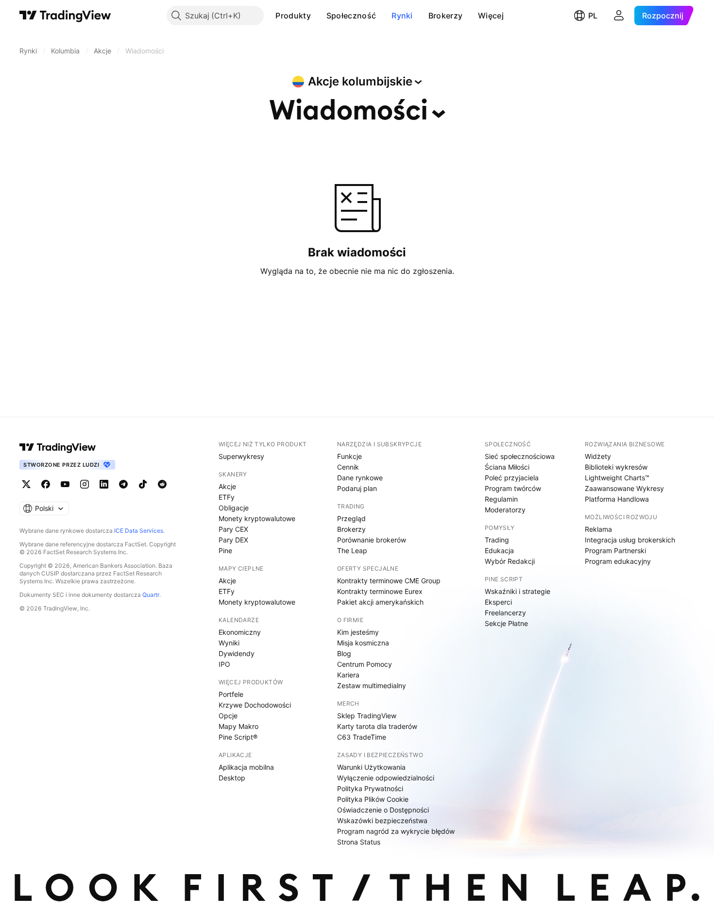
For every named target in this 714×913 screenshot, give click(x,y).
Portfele (231, 694)
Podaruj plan (357, 488)
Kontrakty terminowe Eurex (380, 591)
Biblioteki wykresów (616, 467)
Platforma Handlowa (617, 499)
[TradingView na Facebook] (45, 484)
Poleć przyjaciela (512, 477)
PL (592, 15)
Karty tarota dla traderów (377, 726)
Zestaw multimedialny (371, 685)
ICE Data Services (138, 530)
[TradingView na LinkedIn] (104, 484)
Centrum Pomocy (364, 664)
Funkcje (349, 456)
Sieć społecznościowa (520, 456)
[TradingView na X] (26, 484)
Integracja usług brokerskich (630, 540)
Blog (344, 653)
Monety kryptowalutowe (257, 518)
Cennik (348, 467)
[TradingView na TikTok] (143, 484)
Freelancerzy (505, 613)
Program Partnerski (615, 550)
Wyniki (229, 643)
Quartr (150, 594)
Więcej (491, 15)
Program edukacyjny (618, 561)
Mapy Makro (238, 726)
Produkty (292, 15)
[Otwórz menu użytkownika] (619, 15)
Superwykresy (241, 456)
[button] (318, 15)
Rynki (402, 15)
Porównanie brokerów (371, 540)
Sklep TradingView (366, 715)
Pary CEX (233, 529)
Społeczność (351, 15)
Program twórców (513, 488)
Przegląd (351, 518)
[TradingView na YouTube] (65, 484)
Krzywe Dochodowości (255, 705)
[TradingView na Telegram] (123, 484)
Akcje (227, 486)
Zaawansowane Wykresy (624, 488)
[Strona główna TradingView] (65, 15)
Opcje (228, 715)
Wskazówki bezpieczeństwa (382, 820)
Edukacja (499, 550)
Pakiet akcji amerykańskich (380, 602)
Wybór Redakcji (510, 561)
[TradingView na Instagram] (84, 484)
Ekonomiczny (240, 632)
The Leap (352, 550)
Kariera (348, 675)
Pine (225, 550)
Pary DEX (233, 540)
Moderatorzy (505, 510)
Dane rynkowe (360, 477)
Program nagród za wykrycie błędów (396, 831)
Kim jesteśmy (358, 632)
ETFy (227, 497)
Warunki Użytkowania (371, 767)
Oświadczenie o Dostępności (383, 810)
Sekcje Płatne (506, 623)
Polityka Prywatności (370, 788)
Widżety (598, 456)
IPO (224, 664)
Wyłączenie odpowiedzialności (385, 778)
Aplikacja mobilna (246, 767)
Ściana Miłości (507, 467)
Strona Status (358, 842)
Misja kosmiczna (363, 643)
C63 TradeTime (361, 737)
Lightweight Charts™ (617, 477)
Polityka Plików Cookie (372, 799)
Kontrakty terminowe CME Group (389, 580)
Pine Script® (238, 737)
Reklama (598, 529)
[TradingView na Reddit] (162, 484)
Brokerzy (445, 15)
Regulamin (501, 499)
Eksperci (498, 602)
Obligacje (234, 508)
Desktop (232, 778)
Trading (497, 540)
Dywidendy (237, 653)
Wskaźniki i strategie (517, 591)
